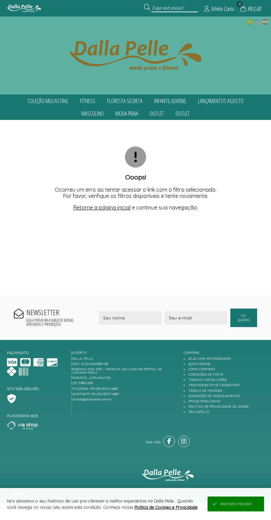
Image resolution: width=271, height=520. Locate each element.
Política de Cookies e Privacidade (166, 507)
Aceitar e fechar (236, 504)
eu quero (244, 318)
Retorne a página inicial (102, 207)
